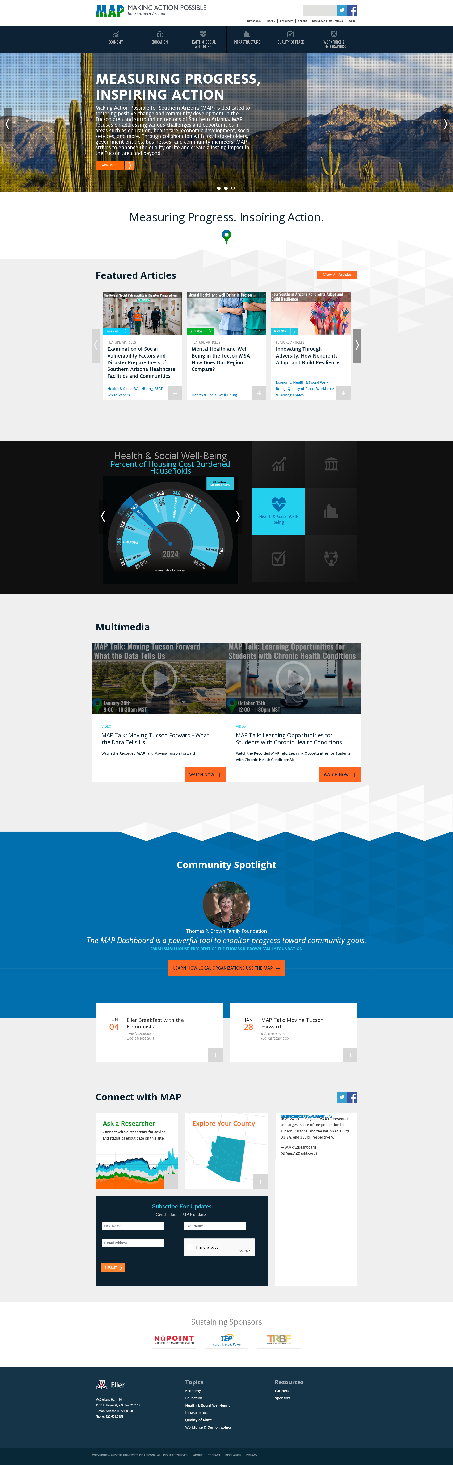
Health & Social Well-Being (203, 44)
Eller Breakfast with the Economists (155, 1023)
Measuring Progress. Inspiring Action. (226, 217)
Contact (214, 1455)
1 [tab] (219, 188)
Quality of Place (301, 389)
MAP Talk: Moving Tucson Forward (292, 1023)
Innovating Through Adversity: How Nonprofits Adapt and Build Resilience (308, 356)
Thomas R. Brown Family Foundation (226, 931)
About (198, 1455)
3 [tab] (233, 188)
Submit (111, 1267)
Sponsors (282, 1398)
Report (302, 21)
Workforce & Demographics (334, 44)
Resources (286, 21)
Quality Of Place (290, 42)
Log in (351, 21)
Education (159, 42)
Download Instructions (327, 21)
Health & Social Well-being (208, 1405)
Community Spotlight (226, 864)
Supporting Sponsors (257, 1322)
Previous (8, 125)
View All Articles (337, 275)
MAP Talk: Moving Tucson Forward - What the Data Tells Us (155, 738)
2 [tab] (226, 188)
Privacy (251, 1455)
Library (270, 21)
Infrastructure (247, 42)
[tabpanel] (226, 125)
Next (445, 125)
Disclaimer (233, 1455)
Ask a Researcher (129, 1124)
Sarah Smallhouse (169, 948)
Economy (116, 42)
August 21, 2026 (295, 1116)
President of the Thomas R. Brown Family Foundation (247, 948)
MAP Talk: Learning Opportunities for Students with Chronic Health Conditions (289, 738)
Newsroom (254, 21)
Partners (282, 1391)
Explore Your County (223, 1124)
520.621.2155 (114, 1416)
